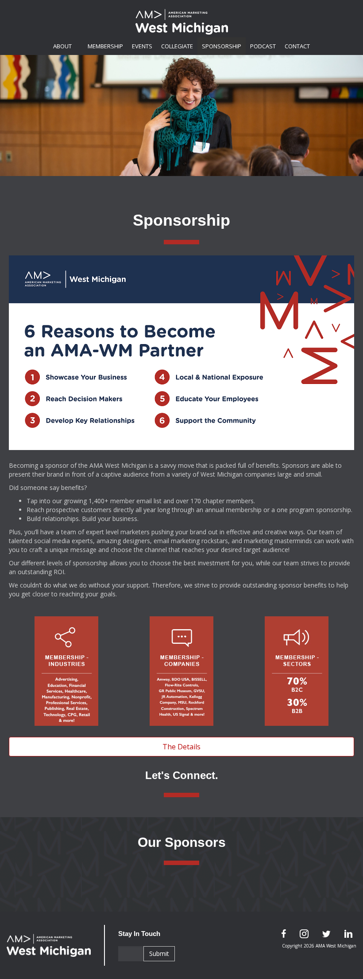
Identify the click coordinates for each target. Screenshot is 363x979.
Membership (105, 46)
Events (142, 46)
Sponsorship (221, 46)
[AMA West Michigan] (56, 945)
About (62, 46)
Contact (297, 46)
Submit (159, 953)
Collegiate (177, 46)
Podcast (263, 46)
